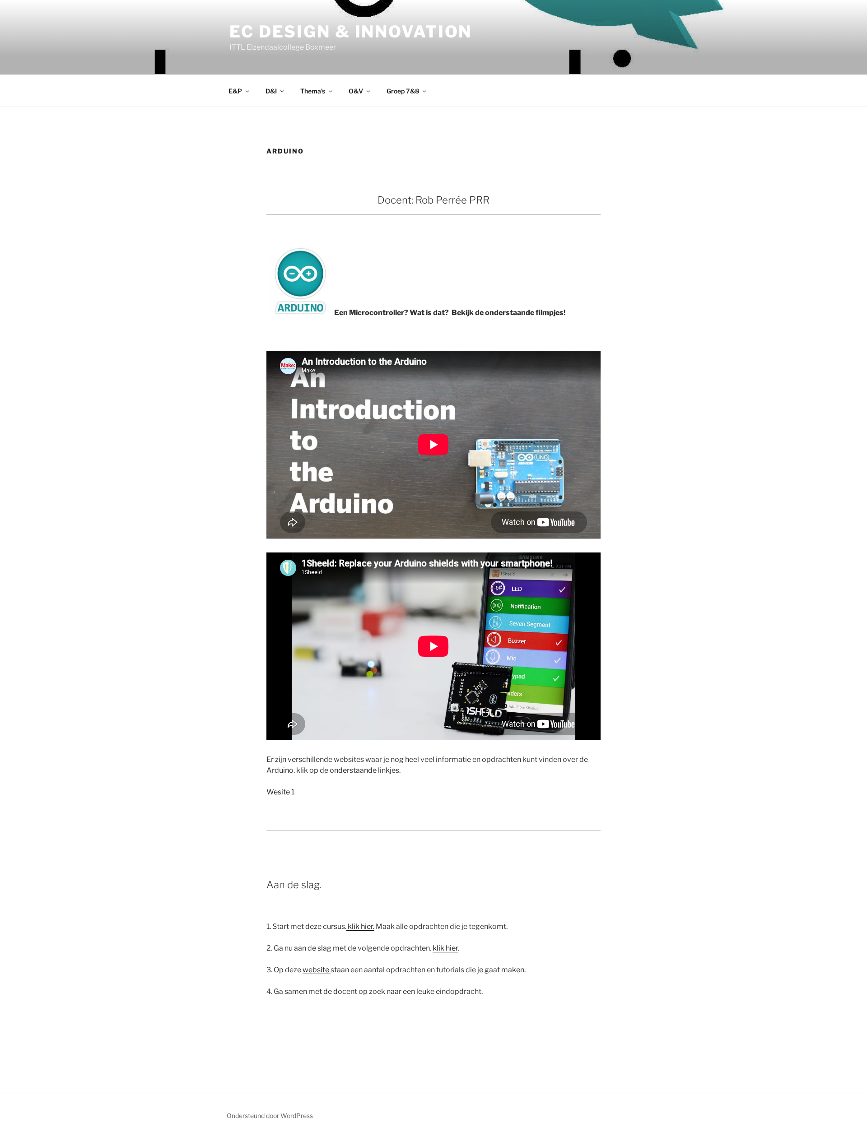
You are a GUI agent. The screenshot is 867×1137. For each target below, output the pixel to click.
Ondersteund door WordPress (270, 1115)
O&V (356, 91)
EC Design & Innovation (350, 32)
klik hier (445, 948)
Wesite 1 (280, 792)
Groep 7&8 (403, 91)
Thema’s (312, 91)
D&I (271, 91)
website (317, 969)
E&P (235, 91)
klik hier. (360, 926)
